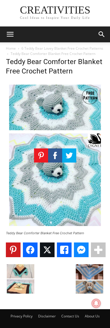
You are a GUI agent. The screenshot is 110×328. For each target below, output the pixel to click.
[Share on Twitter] (47, 249)
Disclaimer (47, 316)
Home (11, 48)
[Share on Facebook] (30, 249)
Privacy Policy (22, 316)
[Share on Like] (64, 249)
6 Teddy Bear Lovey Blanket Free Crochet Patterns (62, 48)
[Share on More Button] (98, 249)
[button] (10, 34)
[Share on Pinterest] (13, 249)
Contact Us (70, 316)
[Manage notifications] (96, 303)
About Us (92, 316)
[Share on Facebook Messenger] (81, 249)
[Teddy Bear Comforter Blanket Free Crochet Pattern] (55, 227)
